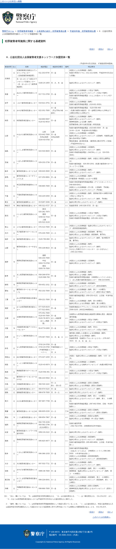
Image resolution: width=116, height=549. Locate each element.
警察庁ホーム (8, 31)
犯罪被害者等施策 (25, 31)
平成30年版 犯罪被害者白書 (83, 31)
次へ (110, 49)
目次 (92, 49)
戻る (101, 49)
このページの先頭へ (101, 517)
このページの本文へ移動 (11, 1)
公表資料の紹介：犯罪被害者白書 (51, 31)
